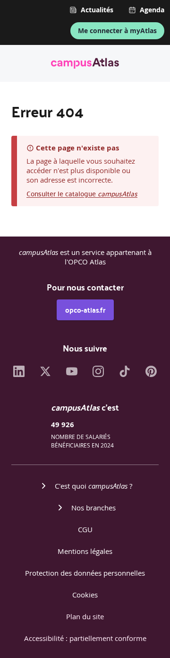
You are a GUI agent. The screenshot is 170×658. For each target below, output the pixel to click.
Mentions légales (85, 551)
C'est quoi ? (93, 486)
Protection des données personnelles (85, 573)
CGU (85, 529)
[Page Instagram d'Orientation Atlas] (98, 374)
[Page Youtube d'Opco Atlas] (71, 374)
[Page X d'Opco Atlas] (45, 374)
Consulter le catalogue (81, 193)
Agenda (152, 10)
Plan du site (85, 616)
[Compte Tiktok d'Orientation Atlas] (124, 374)
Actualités (97, 10)
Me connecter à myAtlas (117, 30)
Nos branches (93, 507)
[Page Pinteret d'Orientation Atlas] (151, 374)
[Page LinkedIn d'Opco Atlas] (19, 374)
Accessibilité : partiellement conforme (85, 638)
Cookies (85, 594)
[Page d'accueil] (85, 65)
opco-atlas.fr (85, 309)
